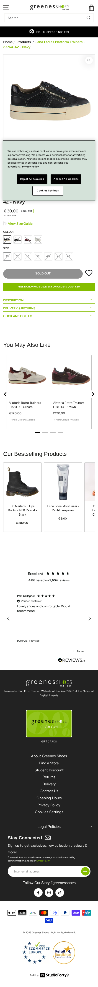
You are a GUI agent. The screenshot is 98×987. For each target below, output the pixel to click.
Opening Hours (49, 798)
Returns (49, 777)
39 (38, 256)
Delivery (49, 784)
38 (27, 256)
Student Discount (49, 770)
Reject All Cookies (32, 178)
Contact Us (49, 791)
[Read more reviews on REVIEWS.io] (71, 660)
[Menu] (6, 7)
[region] (49, 618)
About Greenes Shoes (49, 756)
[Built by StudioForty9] (49, 976)
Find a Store (49, 763)
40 (48, 256)
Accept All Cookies (66, 178)
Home (8, 42)
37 (17, 256)
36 (7, 256)
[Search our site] (88, 18)
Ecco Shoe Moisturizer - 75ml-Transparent (63, 508)
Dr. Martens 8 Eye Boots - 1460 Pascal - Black (22, 510)
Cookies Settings (49, 812)
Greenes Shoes (40, 932)
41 (58, 256)
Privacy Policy (49, 805)
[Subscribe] (85, 871)
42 (69, 256)
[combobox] (45, 17)
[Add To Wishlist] (89, 275)
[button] (8, 618)
